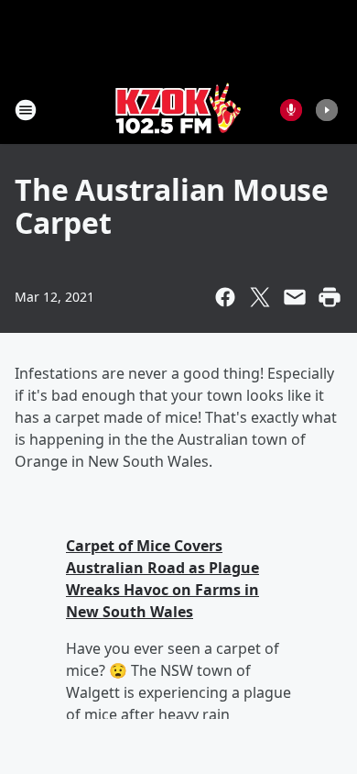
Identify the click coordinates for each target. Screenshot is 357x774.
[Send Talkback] (291, 110)
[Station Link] (178, 109)
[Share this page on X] (260, 297)
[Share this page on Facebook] (225, 297)
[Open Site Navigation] (26, 110)
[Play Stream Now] (327, 110)
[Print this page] (329, 297)
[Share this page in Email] (295, 297)
